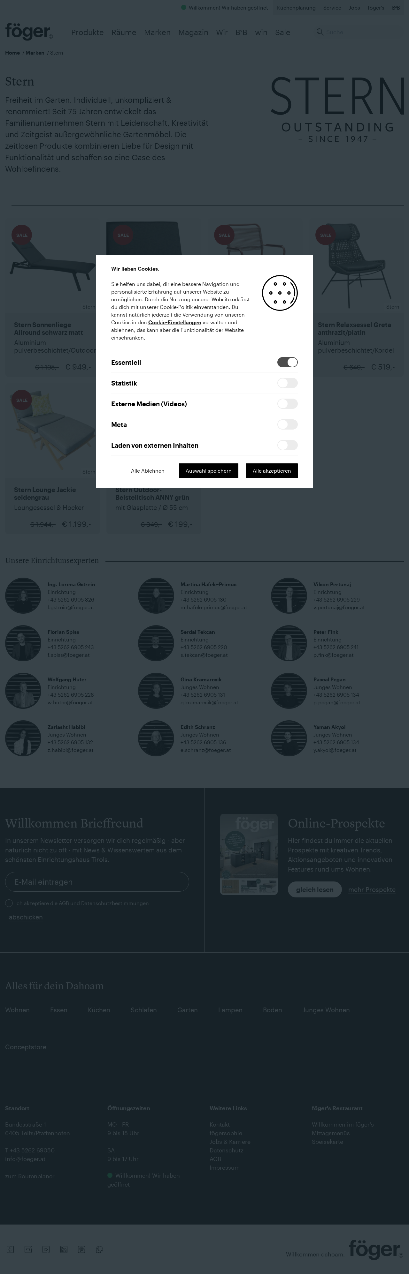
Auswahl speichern (209, 471)
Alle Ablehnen (148, 471)
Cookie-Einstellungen (174, 322)
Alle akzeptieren (272, 471)
